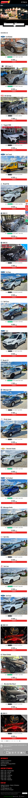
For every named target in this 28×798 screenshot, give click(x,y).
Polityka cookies (5, 762)
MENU (2, 5)
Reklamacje (3, 765)
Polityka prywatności (6, 761)
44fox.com (22, 796)
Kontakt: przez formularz (7, 789)
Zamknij (24, 793)
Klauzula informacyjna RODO (8, 763)
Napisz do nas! (11, 796)
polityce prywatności (14, 794)
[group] (14, 14)
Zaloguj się (24, 2)
